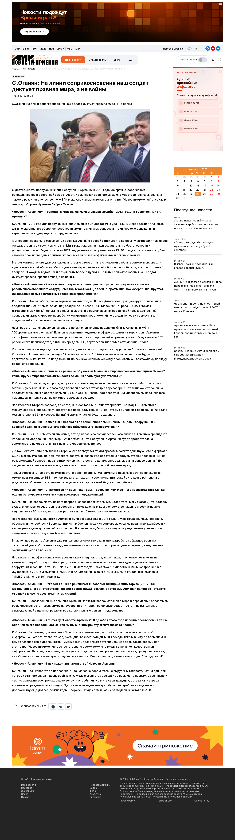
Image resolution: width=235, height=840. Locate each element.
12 (191, 185)
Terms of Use (164, 800)
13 (198, 185)
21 (205, 189)
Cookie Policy (201, 800)
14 (204, 185)
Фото (93, 790)
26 (191, 193)
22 (211, 189)
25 (184, 193)
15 (211, 185)
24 (177, 193)
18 (184, 189)
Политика (26, 787)
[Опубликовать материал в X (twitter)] (68, 706)
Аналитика (96, 793)
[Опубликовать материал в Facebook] (53, 706)
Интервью (18, 76)
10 (177, 185)
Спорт (24, 793)
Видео (93, 787)
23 (218, 189)
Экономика (27, 790)
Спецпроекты (97, 59)
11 (184, 185)
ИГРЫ (117, 59)
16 (218, 185)
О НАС (24, 779)
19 (191, 189)
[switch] (202, 59)
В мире (25, 796)
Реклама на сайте (41, 779)
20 (197, 189)
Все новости (73, 59)
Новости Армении (100, 784)
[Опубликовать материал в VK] (61, 706)
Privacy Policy (127, 800)
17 (177, 189)
